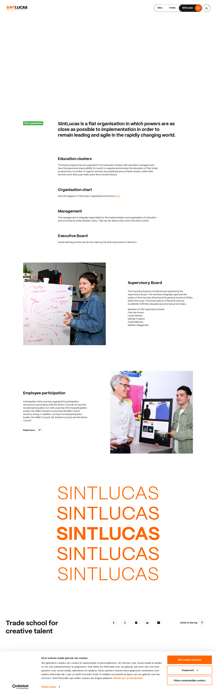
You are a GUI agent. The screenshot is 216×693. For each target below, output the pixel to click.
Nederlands (145, 8)
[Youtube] (158, 623)
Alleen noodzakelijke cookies (190, 680)
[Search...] (206, 8)
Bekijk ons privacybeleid (128, 678)
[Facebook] (113, 623)
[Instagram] (136, 623)
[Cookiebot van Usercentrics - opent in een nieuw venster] (20, 686)
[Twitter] (124, 623)
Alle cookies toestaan (189, 659)
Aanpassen (188, 670)
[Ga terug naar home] (17, 8)
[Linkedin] (147, 623)
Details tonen (48, 686)
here (117, 196)
